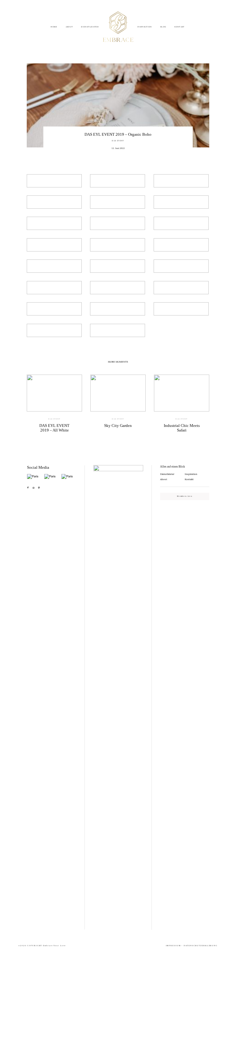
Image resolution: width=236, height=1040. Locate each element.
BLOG (163, 27)
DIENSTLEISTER (90, 27)
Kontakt (189, 479)
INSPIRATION (144, 27)
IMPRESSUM (173, 945)
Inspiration (191, 474)
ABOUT (69, 27)
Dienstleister (167, 474)
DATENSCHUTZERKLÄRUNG (201, 945)
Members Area (184, 496)
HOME (54, 27)
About (163, 479)
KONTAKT (179, 27)
